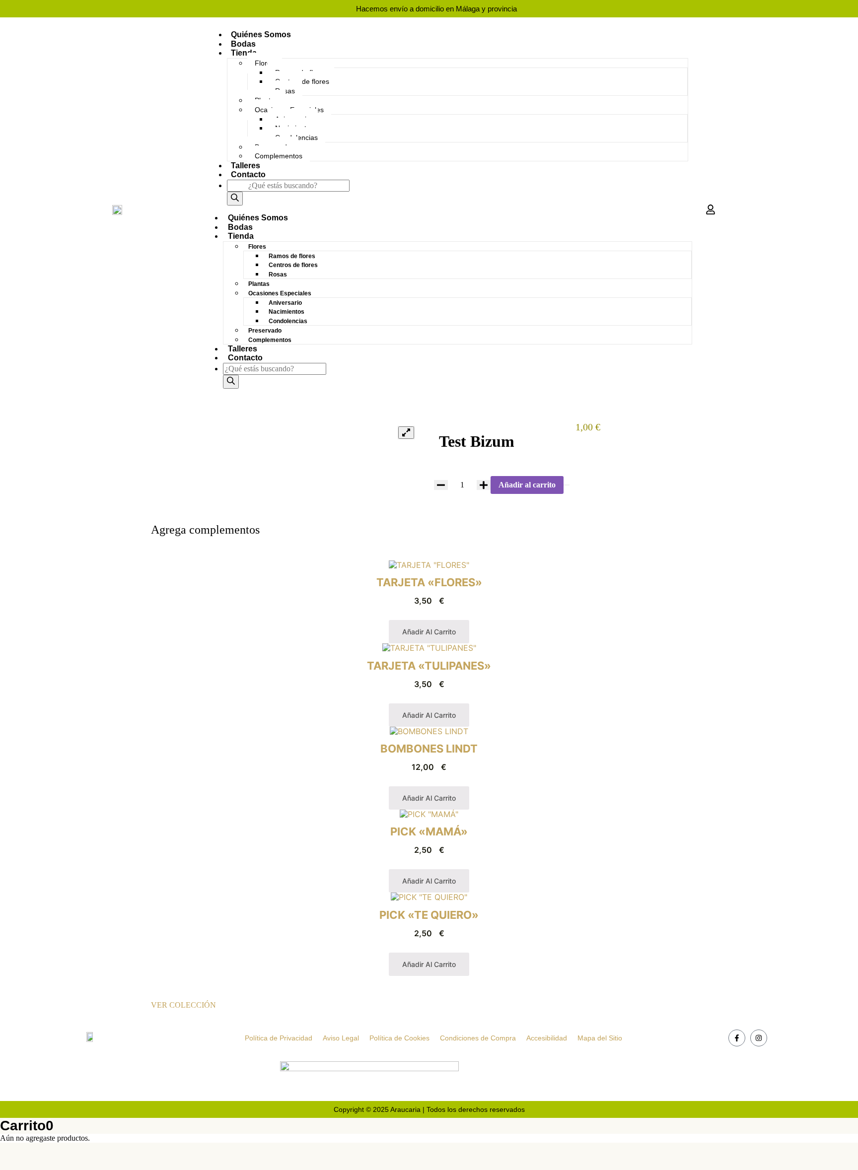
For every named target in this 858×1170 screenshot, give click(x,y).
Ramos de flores (292, 256)
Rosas (278, 274)
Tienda (244, 53)
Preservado (265, 330)
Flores (265, 63)
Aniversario (285, 302)
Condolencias (288, 321)
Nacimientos (286, 311)
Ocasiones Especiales (279, 293)
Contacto (248, 174)
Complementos (278, 156)
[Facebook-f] (736, 1038)
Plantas (259, 283)
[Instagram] (758, 1038)
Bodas (243, 44)
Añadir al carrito (527, 485)
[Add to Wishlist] (567, 484)
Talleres (245, 165)
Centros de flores (293, 265)
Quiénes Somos (261, 34)
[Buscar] (235, 199)
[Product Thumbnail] (406, 432)
